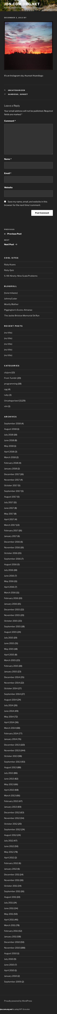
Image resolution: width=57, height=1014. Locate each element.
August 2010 (10, 953)
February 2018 (11, 463)
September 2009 (12, 981)
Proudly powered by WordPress (18, 1001)
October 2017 (10, 485)
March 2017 (10, 525)
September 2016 (12, 559)
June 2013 (9, 779)
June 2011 (9, 908)
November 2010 (12, 948)
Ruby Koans (10, 264)
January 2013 (10, 807)
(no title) (8, 332)
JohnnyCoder (10, 298)
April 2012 (9, 857)
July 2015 (8, 637)
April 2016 (9, 587)
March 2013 (10, 795)
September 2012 (12, 829)
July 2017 (8, 502)
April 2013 (9, 790)
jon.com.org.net (22, 4)
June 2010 (9, 965)
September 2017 (12, 491)
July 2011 (8, 902)
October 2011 (10, 886)
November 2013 (12, 750)
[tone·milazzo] (11, 293)
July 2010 (8, 959)
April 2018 (9, 451)
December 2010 (12, 942)
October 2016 (11, 553)
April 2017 (9, 519)
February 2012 (11, 863)
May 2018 (9, 446)
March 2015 (10, 660)
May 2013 (9, 784)
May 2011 (8, 914)
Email (7, 173)
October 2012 (10, 824)
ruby (6, 395)
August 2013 (10, 767)
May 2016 (9, 581)
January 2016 (10, 604)
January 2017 (10, 536)
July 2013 (8, 773)
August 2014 (10, 700)
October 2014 (11, 688)
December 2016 (12, 542)
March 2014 (10, 728)
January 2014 (10, 739)
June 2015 (9, 643)
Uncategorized (16, 90)
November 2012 (12, 818)
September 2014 (12, 694)
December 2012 (12, 812)
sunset (24, 94)
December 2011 (12, 874)
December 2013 (12, 745)
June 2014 (9, 711)
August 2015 (10, 632)
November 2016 (12, 547)
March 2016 (10, 592)
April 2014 (9, 722)
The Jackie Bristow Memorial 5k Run (21, 315)
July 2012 (8, 840)
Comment (10, 121)
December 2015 (12, 609)
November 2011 (12, 880)
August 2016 (10, 564)
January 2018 (10, 468)
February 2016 (11, 598)
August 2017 (10, 497)
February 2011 (11, 931)
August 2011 (10, 897)
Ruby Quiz (9, 270)
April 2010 (9, 970)
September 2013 (12, 762)
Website (8, 187)
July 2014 (8, 705)
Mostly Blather (11, 304)
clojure (7, 372)
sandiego (13, 94)
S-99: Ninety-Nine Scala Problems (20, 276)
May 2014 (9, 716)
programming (11, 383)
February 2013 (11, 801)
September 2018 (12, 423)
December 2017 (12, 474)
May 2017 (9, 514)
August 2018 (10, 429)
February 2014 (11, 733)
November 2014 (12, 683)
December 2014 (12, 677)
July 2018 (8, 435)
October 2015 (11, 621)
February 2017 (11, 530)
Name (7, 159)
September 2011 (12, 891)
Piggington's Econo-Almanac (18, 310)
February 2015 (11, 666)
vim (6, 406)
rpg (5, 389)
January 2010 (10, 976)
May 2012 (9, 852)
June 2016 (9, 576)
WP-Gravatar (24, 1009)
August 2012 (10, 835)
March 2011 (9, 925)
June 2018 (9, 440)
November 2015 (12, 615)
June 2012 (9, 846)
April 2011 (9, 919)
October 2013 (11, 756)
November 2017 (12, 480)
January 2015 (10, 671)
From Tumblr (10, 378)
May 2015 (9, 649)
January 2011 (10, 936)
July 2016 (8, 570)
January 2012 (10, 869)
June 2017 (9, 508)
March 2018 (10, 457)
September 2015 (12, 626)
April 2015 (9, 654)
